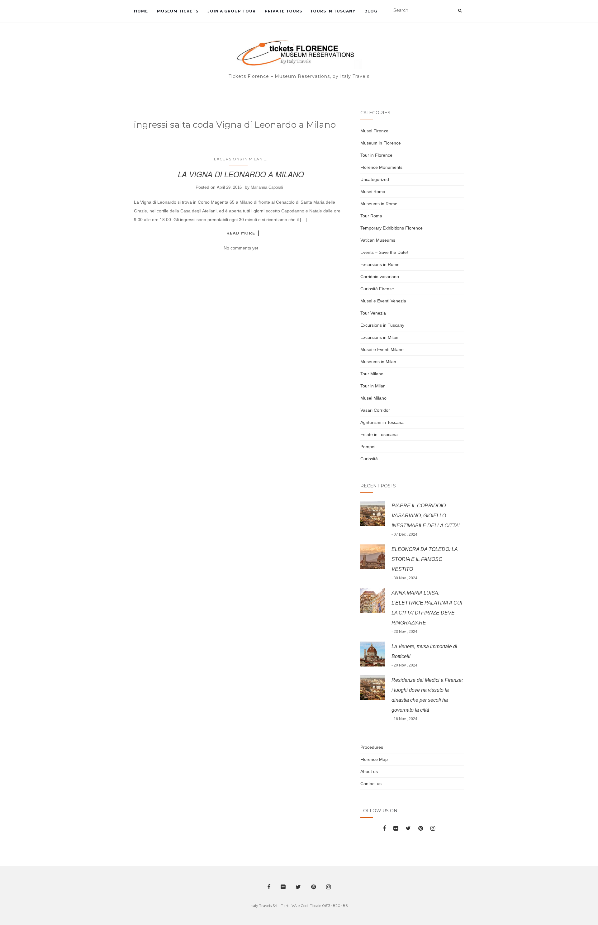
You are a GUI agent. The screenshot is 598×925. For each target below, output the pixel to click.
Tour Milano (371, 373)
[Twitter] (408, 828)
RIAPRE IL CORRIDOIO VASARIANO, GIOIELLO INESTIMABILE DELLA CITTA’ (426, 515)
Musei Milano (373, 398)
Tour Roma (371, 215)
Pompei (367, 446)
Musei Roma (372, 191)
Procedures (371, 747)
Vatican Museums (377, 240)
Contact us (371, 783)
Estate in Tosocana (379, 434)
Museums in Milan (378, 361)
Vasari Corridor (375, 410)
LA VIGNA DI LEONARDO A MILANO (241, 174)
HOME (141, 11)
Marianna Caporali (267, 187)
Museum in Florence (380, 142)
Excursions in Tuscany (382, 325)
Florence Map (374, 759)
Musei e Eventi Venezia (383, 300)
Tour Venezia (373, 313)
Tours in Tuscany (332, 11)
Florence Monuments (381, 167)
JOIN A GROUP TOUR (231, 11)
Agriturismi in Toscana (382, 422)
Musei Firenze (374, 130)
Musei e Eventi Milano (382, 349)
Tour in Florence (376, 155)
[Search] (460, 10)
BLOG (370, 11)
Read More (240, 232)
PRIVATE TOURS (282, 11)
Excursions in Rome (380, 264)
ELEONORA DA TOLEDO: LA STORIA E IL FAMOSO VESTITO (425, 559)
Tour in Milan (373, 385)
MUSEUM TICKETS (177, 11)
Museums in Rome (378, 203)
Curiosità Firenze (377, 288)
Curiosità (369, 458)
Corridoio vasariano (379, 276)
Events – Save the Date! (384, 252)
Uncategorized (374, 179)
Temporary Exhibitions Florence (391, 227)
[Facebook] (384, 828)
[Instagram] (432, 828)
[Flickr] (395, 828)
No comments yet (241, 247)
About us (369, 771)
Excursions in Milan (238, 159)
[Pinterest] (420, 828)
